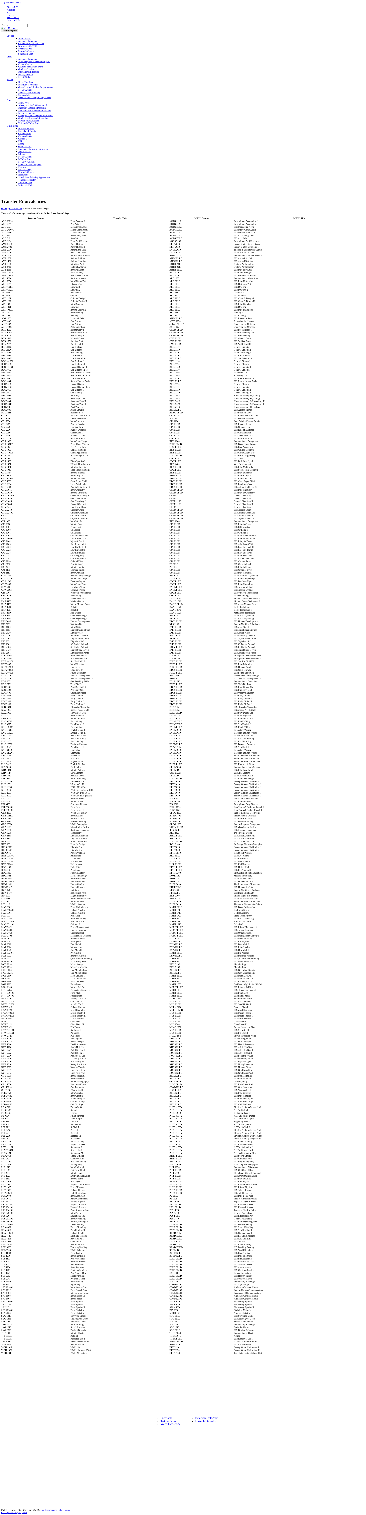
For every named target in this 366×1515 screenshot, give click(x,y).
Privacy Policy (24, 169)
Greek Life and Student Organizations (35, 87)
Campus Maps (24, 133)
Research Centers (26, 51)
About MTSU (24, 38)
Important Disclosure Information (33, 149)
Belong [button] (10, 79)
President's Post (25, 48)
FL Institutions (15, 208)
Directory (11, 15)
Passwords (23, 167)
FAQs (21, 144)
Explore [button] (10, 36)
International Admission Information (34, 110)
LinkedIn (205, 1421)
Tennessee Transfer (27, 180)
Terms (67, 1510)
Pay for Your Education (28, 120)
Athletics (11, 10)
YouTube (171, 1424)
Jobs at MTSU (24, 151)
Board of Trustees (26, 128)
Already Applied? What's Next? (32, 105)
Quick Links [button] (12, 126)
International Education (28, 72)
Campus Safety (25, 136)
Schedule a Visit (25, 54)
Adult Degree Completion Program (34, 61)
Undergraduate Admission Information (35, 115)
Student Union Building (29, 92)
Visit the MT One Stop (28, 123)
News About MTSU (27, 46)
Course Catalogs (25, 64)
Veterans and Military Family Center (34, 97)
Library (21, 154)
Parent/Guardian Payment (29, 164)
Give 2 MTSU (24, 146)
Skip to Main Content (11, 2)
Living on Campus (26, 113)
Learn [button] (9, 56)
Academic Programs (27, 41)
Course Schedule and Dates (30, 66)
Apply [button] (10, 100)
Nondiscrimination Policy (51, 1510)
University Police (26, 185)
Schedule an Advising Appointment (34, 177)
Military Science (25, 74)
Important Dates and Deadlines (32, 108)
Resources (23, 174)
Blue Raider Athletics (28, 84)
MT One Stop (24, 159)
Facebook (166, 1417)
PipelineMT (12, 7)
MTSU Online (24, 77)
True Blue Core (25, 182)
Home (4, 208)
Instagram (206, 1417)
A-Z (9, 12)
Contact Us (23, 138)
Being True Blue (25, 82)
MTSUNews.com (26, 162)
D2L (20, 141)
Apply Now (23, 102)
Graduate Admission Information (33, 118)
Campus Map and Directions (31, 43)
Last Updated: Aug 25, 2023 (14, 1512)
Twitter (169, 1421)
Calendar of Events (27, 131)
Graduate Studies (26, 69)
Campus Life (24, 95)
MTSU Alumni (25, 90)
